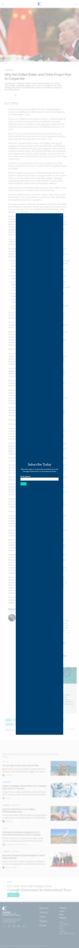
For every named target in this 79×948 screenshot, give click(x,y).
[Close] (61, 215)
